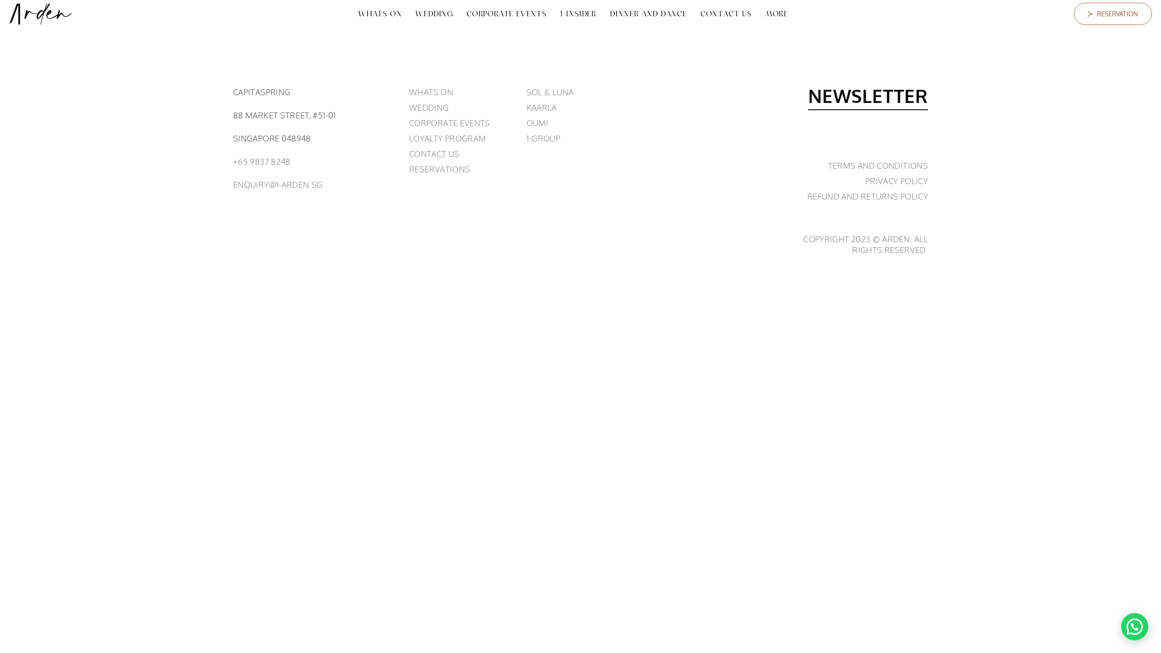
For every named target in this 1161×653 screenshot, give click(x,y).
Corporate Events (506, 13)
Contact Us (726, 13)
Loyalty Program (447, 138)
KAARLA (542, 107)
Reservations (439, 169)
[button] (1134, 626)
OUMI (537, 123)
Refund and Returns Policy (867, 196)
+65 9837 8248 (262, 161)
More (776, 13)
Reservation (1117, 14)
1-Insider (578, 13)
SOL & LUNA (550, 92)
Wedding (434, 13)
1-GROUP (544, 138)
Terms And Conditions (878, 166)
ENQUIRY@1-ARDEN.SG (277, 185)
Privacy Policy (896, 181)
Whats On (380, 13)
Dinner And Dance (648, 13)
